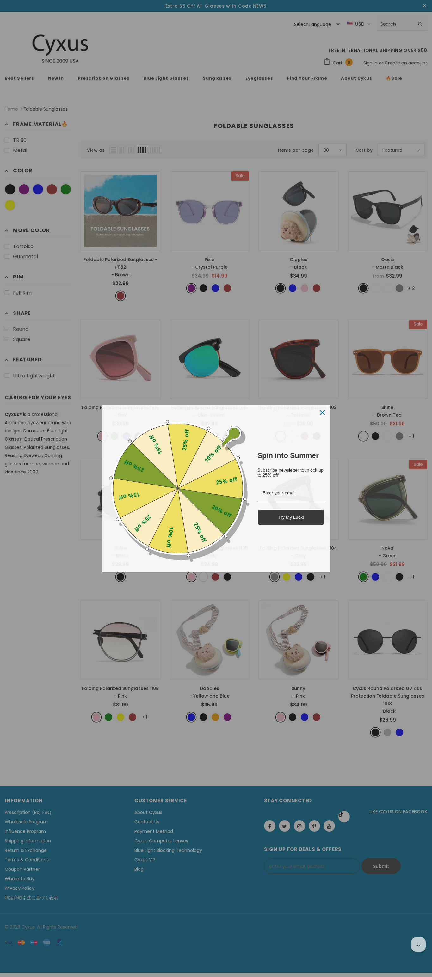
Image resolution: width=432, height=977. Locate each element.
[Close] (322, 412)
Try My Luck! (291, 517)
